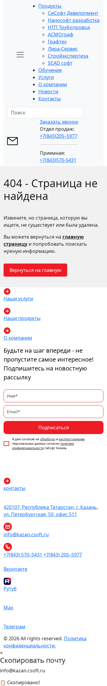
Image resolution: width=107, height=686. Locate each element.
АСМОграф (60, 34)
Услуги (46, 77)
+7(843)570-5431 (58, 160)
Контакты (49, 98)
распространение (72, 439)
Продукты (49, 6)
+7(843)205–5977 (58, 136)
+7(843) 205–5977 (62, 554)
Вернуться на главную (35, 270)
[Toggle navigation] (20, 54)
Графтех (57, 41)
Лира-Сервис (63, 48)
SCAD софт (60, 63)
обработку (47, 439)
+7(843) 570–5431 (23, 554)
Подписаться (53, 427)
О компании (52, 84)
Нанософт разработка (74, 20)
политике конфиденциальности (43, 445)
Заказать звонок (59, 122)
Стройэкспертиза (68, 56)
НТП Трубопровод (69, 27)
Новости (48, 91)
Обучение (50, 70)
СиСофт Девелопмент (73, 13)
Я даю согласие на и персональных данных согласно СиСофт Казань (48, 443)
